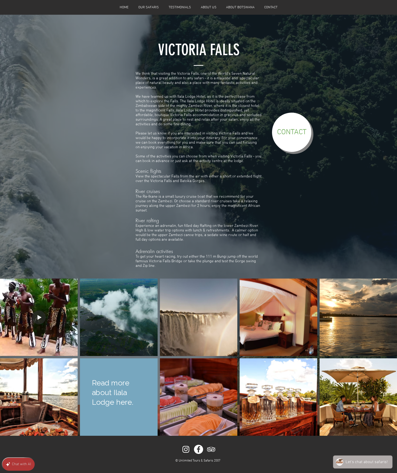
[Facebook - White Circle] (198, 449)
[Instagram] (185, 449)
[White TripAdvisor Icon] (211, 449)
